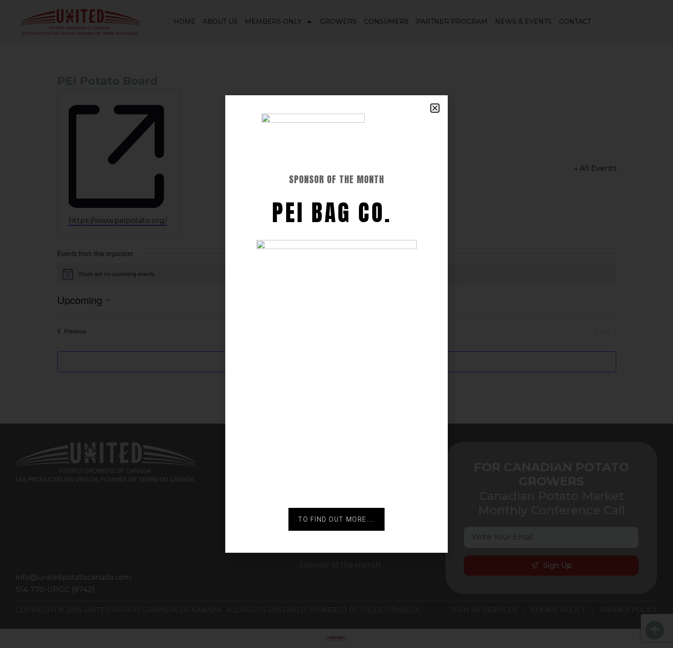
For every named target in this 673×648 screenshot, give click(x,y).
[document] (336, 324)
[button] (435, 108)
